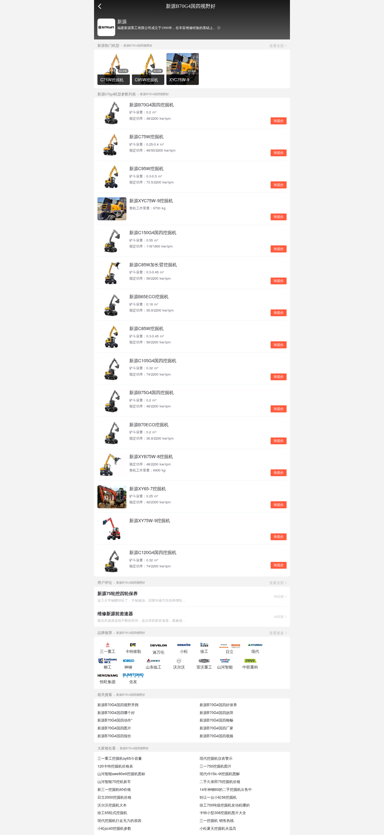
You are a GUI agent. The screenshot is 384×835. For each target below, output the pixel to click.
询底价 (279, 121)
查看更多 (276, 632)
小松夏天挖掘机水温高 (218, 828)
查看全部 (276, 45)
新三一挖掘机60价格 (114, 789)
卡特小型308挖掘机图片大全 (223, 812)
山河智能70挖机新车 (114, 781)
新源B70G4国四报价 (114, 735)
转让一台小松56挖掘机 (218, 797)
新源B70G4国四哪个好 (116, 712)
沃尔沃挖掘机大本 (112, 805)
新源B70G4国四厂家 (216, 727)
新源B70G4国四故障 (216, 712)
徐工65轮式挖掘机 (112, 812)
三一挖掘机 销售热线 (217, 820)
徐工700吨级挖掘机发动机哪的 (225, 805)
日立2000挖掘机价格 (114, 797)
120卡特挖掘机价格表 (115, 766)
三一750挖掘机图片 (215, 766)
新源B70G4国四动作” (114, 720)
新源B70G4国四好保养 (218, 704)
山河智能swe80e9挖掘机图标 (121, 773)
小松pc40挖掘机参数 (114, 828)
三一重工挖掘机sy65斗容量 (119, 758)
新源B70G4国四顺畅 (216, 720)
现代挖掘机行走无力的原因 (119, 820)
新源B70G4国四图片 (114, 727)
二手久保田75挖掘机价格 (220, 781)
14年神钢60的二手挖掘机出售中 (226, 789)
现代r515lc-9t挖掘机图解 (220, 773)
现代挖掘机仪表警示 (216, 758)
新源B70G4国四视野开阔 (117, 704)
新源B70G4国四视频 (216, 735)
